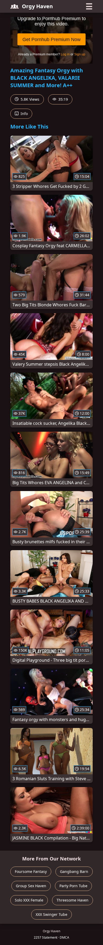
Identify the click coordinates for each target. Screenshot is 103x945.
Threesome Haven (72, 900)
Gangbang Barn (74, 871)
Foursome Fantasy (31, 871)
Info (24, 113)
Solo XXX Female (29, 900)
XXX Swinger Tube (51, 914)
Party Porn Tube (73, 885)
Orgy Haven (37, 6)
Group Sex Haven (31, 885)
